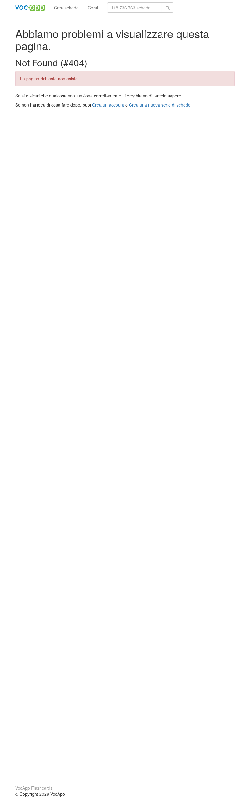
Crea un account (108, 105)
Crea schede (66, 8)
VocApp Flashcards (33, 788)
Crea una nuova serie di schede (160, 105)
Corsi (93, 8)
